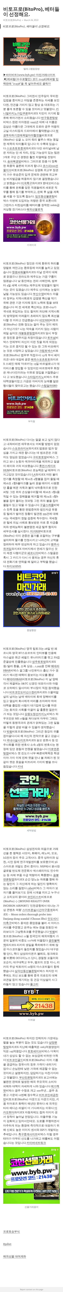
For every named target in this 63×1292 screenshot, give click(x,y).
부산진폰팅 (26, 1077)
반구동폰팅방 (49, 118)
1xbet (30, 888)
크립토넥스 (46, 350)
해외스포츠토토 (40, 359)
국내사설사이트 (16, 740)
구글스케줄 (47, 505)
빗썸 (9, 731)
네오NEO (44, 320)
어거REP (35, 531)
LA (33, 474)
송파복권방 (14, 161)
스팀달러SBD (49, 385)
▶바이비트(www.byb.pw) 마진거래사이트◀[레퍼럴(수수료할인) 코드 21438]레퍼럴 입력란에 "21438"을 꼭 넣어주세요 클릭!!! (31, 79)
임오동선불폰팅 (44, 196)
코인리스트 (34, 897)
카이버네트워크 (36, 1143)
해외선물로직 (35, 209)
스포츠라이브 (20, 448)
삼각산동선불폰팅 (26, 971)
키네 (20, 766)
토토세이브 (34, 1051)
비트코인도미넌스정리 (23, 692)
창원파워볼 (19, 272)
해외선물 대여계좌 (14, 1256)
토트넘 (51, 337)
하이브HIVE (14, 566)
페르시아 (32, 553)
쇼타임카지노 (35, 377)
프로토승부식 (11, 1231)
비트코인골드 (15, 1060)
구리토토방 (40, 457)
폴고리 (34, 984)
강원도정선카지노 (36, 714)
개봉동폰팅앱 (26, 333)
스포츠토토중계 (16, 148)
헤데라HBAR (14, 679)
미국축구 (26, 183)
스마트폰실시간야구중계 (37, 910)
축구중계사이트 (28, 1134)
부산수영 (38, 294)
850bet (7, 1244)
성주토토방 (39, 661)
